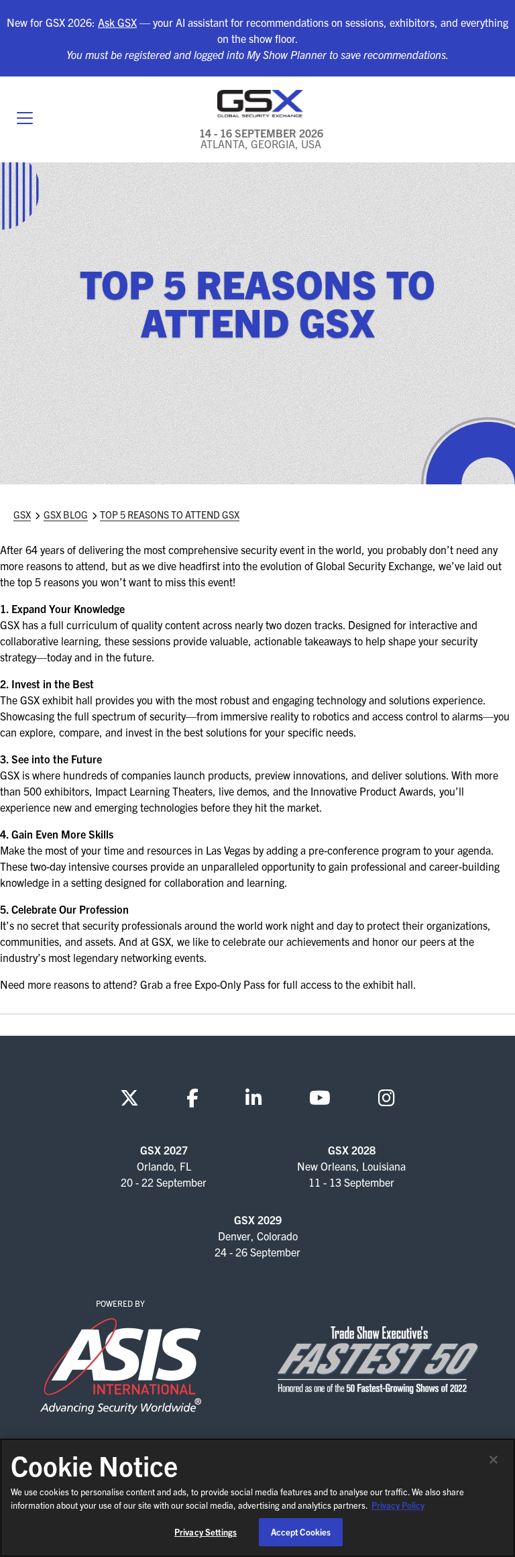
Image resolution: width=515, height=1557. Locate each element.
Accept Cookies (301, 1532)
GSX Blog (66, 514)
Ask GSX (117, 22)
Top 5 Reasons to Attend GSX (169, 514)
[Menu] (25, 119)
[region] (257, 1497)
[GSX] (260, 103)
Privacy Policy (397, 1505)
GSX (22, 514)
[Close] (493, 1459)
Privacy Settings (205, 1532)
